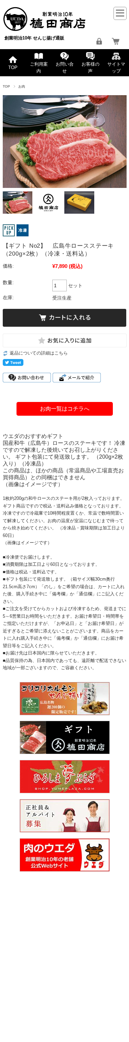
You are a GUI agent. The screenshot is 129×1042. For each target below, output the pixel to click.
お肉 (21, 86)
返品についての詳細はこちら (39, 353)
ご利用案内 (39, 67)
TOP (13, 67)
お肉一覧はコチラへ (64, 409)
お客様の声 (90, 67)
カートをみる (115, 41)
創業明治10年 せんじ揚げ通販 (34, 38)
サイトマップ (116, 67)
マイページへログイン (99, 41)
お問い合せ (65, 67)
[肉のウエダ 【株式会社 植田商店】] (45, 29)
